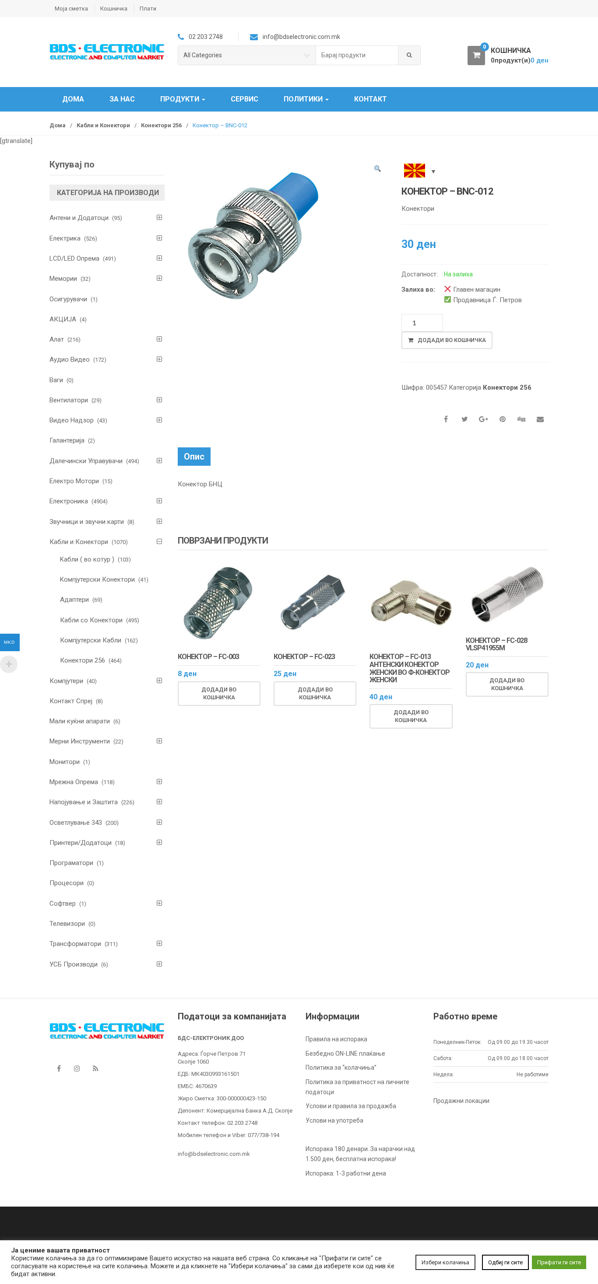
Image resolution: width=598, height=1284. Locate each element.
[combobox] (357, 55)
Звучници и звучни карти (86, 522)
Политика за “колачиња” (341, 1067)
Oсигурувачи (68, 299)
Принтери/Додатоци (80, 843)
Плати (148, 8)
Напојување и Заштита (83, 802)
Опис (194, 456)
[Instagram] (77, 1068)
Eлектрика (65, 238)
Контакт (370, 99)
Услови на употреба (334, 1120)
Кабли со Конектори (91, 620)
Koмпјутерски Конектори (97, 579)
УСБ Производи (73, 964)
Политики (304, 99)
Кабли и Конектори (103, 125)
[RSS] (95, 1068)
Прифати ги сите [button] (559, 1262)
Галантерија (66, 440)
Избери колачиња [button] (445, 1262)
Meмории (63, 279)
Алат (56, 339)
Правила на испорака (336, 1039)
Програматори (71, 863)
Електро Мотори (74, 481)
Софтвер (62, 903)
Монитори (64, 762)
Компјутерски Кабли (90, 640)
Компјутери (66, 681)
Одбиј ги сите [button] (505, 1262)
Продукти (180, 99)
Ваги (56, 380)
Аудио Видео (69, 359)
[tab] (194, 456)
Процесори (66, 883)
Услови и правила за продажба (351, 1106)
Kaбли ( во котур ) (87, 559)
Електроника (68, 501)
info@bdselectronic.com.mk (214, 1154)
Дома (73, 99)
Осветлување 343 (75, 823)
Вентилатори (68, 400)
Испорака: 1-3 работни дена (346, 1173)
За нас (122, 99)
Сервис (244, 99)
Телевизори (67, 924)
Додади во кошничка (452, 340)
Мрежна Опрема (73, 782)
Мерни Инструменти (79, 741)
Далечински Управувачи (86, 461)
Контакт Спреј (70, 701)
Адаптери (74, 600)
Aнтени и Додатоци (79, 218)
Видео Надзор (71, 420)
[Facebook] (59, 1068)
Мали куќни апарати (79, 721)
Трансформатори (75, 944)
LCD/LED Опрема (74, 258)
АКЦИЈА (62, 319)
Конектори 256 (161, 125)
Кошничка (113, 8)
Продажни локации (461, 1100)
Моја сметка (71, 8)
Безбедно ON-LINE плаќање (345, 1053)
